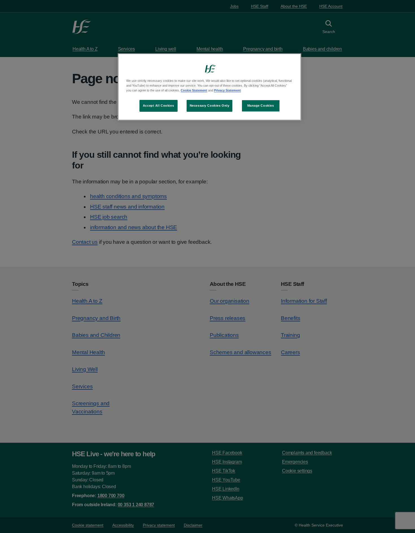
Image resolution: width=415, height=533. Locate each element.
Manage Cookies (260, 105)
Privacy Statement (227, 90)
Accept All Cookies (158, 105)
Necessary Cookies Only (210, 105)
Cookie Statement (194, 90)
